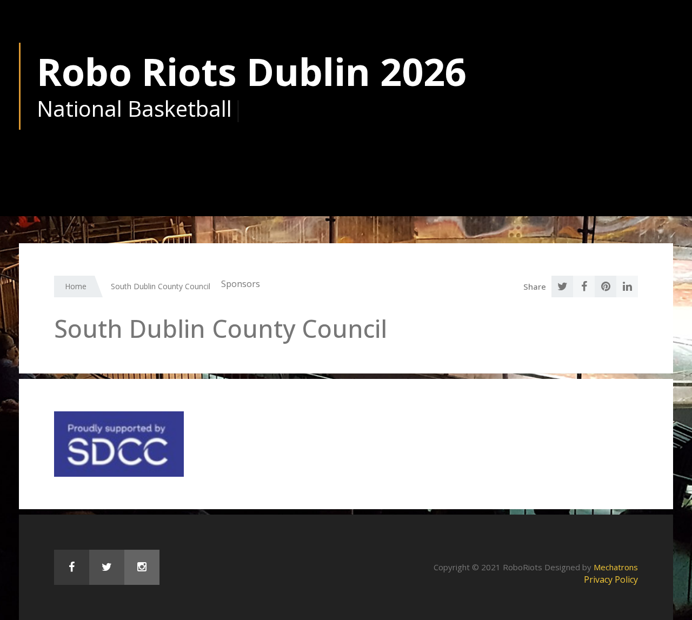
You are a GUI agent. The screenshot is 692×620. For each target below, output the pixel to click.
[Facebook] (584, 286)
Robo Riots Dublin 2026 (252, 71)
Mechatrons (616, 567)
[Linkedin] (627, 286)
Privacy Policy (611, 579)
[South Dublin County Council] (119, 443)
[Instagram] (141, 567)
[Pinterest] (605, 286)
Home (75, 286)
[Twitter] (562, 286)
